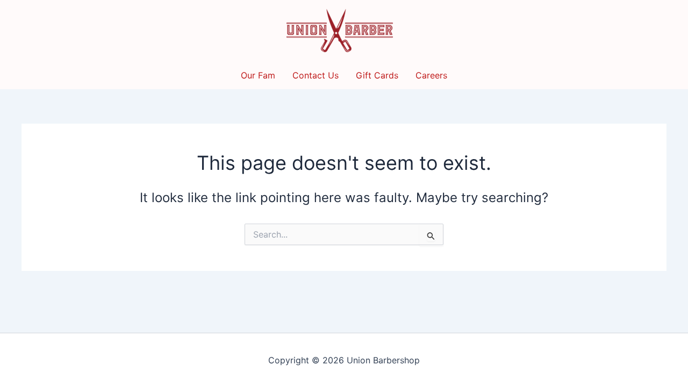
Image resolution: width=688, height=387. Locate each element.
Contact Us (315, 75)
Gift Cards (377, 75)
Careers (431, 75)
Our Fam (258, 75)
